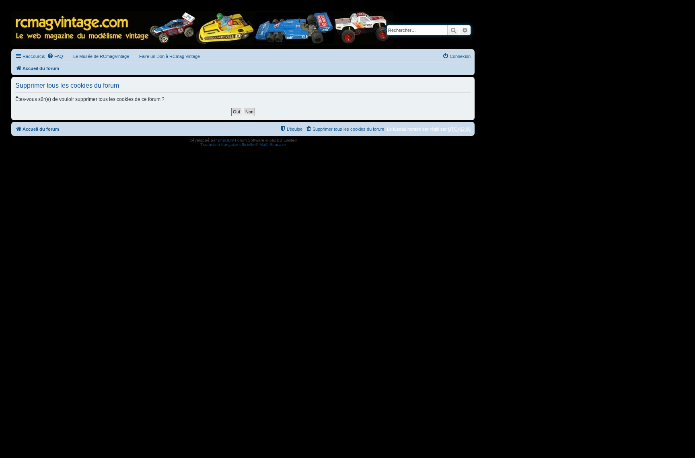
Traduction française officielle (227, 144)
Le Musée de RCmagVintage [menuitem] (101, 56)
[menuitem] (55, 56)
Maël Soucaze (272, 144)
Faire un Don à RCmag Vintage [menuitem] (169, 56)
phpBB (224, 140)
